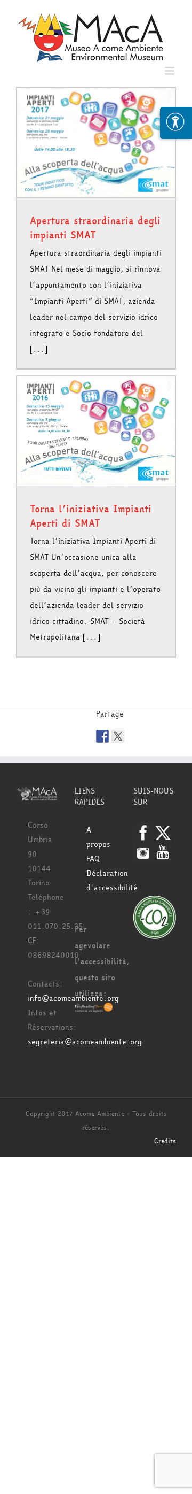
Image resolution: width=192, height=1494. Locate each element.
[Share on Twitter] (117, 736)
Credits (165, 1141)
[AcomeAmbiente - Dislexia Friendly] (94, 1009)
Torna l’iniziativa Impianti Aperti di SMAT (90, 516)
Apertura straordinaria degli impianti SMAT (95, 228)
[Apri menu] (176, 123)
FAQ (93, 859)
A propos (98, 837)
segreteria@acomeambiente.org (85, 1042)
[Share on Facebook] (102, 736)
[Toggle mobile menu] (170, 70)
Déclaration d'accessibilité (101, 881)
